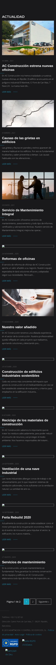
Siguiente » (44, 601)
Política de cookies (34, 634)
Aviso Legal (19, 634)
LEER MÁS (6, 91)
